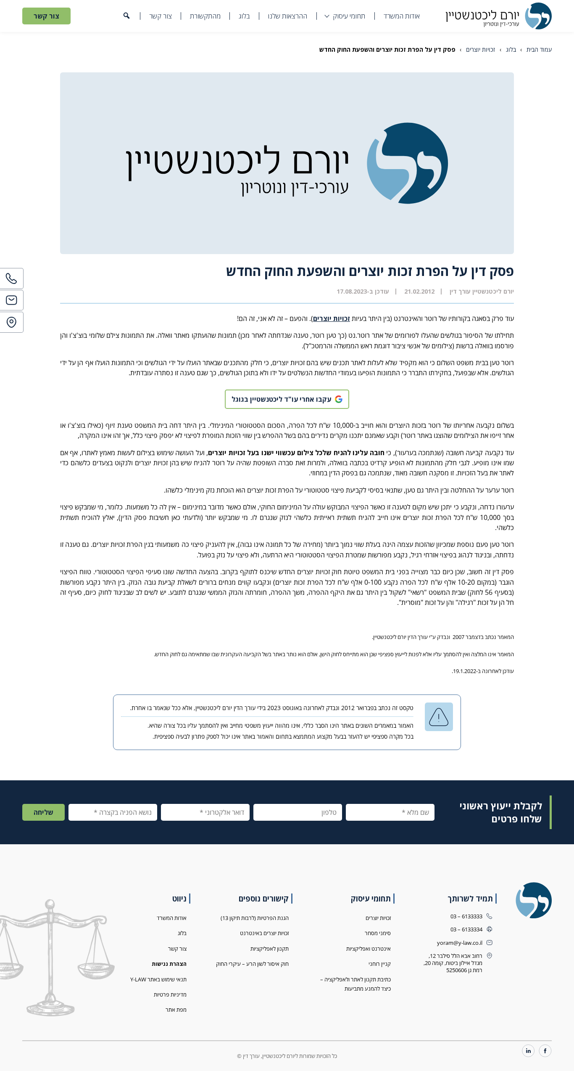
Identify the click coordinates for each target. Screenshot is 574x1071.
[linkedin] (528, 1051)
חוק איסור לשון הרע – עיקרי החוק (252, 964)
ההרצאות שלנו (287, 16)
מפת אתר (176, 1009)
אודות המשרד (402, 16)
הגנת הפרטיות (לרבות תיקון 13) (255, 918)
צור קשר (160, 16)
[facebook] (545, 1051)
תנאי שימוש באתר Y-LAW (158, 979)
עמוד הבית (539, 49)
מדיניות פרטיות (170, 994)
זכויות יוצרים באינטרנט (264, 933)
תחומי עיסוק (349, 16)
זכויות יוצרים (480, 49)
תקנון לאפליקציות (269, 948)
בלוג (244, 16)
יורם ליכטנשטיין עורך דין (482, 291)
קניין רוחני (380, 964)
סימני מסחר (378, 933)
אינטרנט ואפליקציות (368, 948)
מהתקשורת (205, 16)
